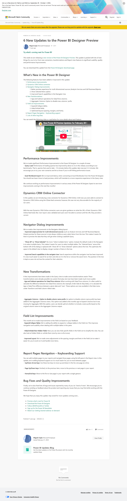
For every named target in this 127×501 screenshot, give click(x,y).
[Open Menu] (120, 22)
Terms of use (109, 492)
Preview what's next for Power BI (38, 401)
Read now (97, 27)
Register (112, 17)
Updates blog (26, 22)
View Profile (98, 438)
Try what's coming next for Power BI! (37, 52)
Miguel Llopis (33, 46)
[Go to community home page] (17, 17)
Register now (6, 10)
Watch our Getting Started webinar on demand (43, 410)
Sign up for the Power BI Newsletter (39, 408)
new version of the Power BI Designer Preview (59, 58)
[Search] (106, 17)
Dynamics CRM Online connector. (38, 84)
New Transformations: (34, 96)
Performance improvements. (37, 82)
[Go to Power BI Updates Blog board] (27, 450)
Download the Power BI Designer (38, 403)
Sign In (119, 17)
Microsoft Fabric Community (12, 22)
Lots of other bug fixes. (35, 115)
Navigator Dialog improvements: (38, 87)
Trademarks (117, 492)
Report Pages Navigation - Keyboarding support (43, 113)
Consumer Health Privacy (31, 497)
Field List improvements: (35, 103)
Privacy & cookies (97, 492)
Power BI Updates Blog (37, 22)
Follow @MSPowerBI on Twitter (38, 406)
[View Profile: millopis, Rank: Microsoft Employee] (25, 46)
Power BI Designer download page (62, 68)
